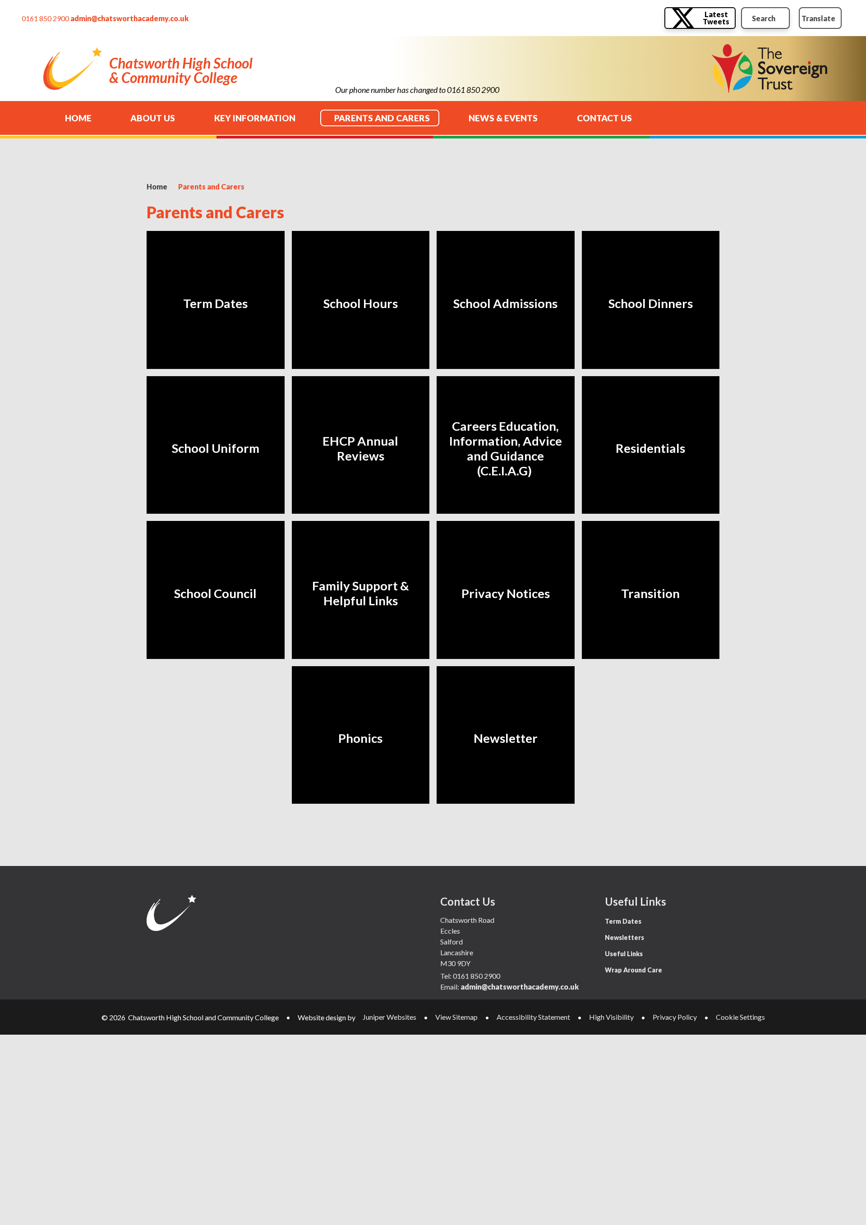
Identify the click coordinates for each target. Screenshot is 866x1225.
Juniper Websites (389, 1017)
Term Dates (623, 921)
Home (157, 186)
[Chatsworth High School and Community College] (72, 68)
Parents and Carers (211, 186)
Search (763, 18)
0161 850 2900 (45, 18)
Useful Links (624, 954)
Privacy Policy (675, 1017)
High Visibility (611, 1017)
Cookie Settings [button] (740, 1017)
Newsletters (624, 937)
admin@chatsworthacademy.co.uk (129, 18)
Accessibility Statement (533, 1017)
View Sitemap (456, 1017)
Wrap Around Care (633, 970)
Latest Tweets (716, 18)
